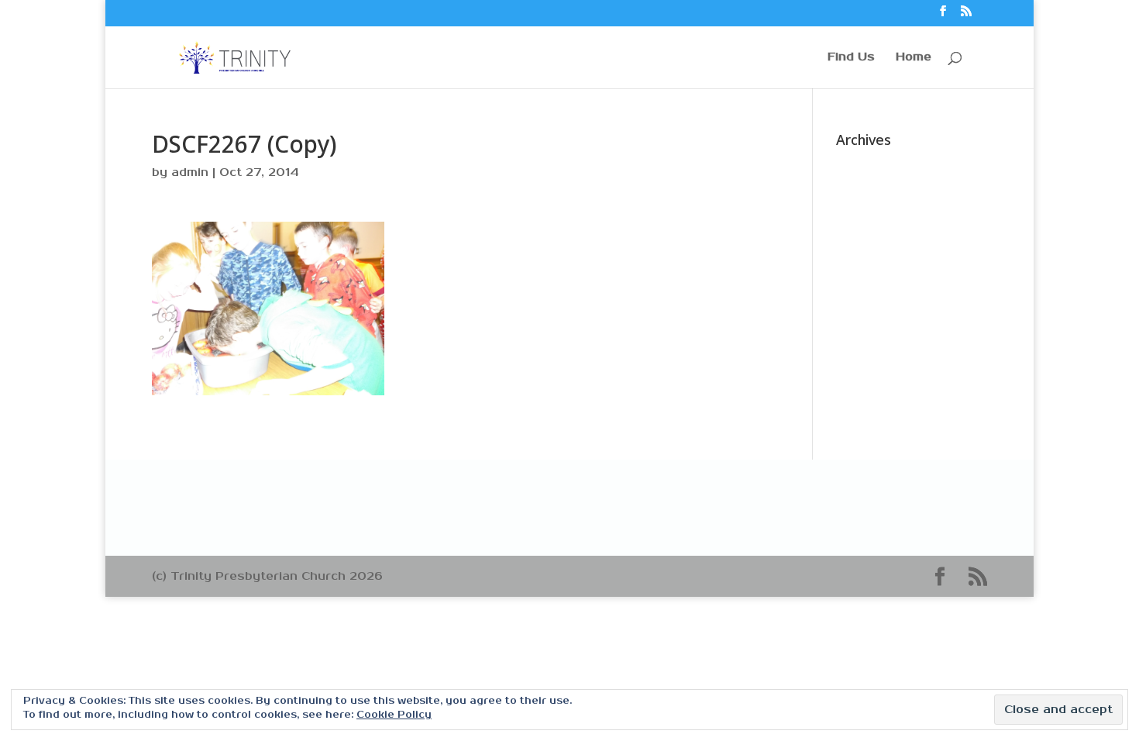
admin (189, 172)
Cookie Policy (394, 715)
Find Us (851, 58)
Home (913, 58)
